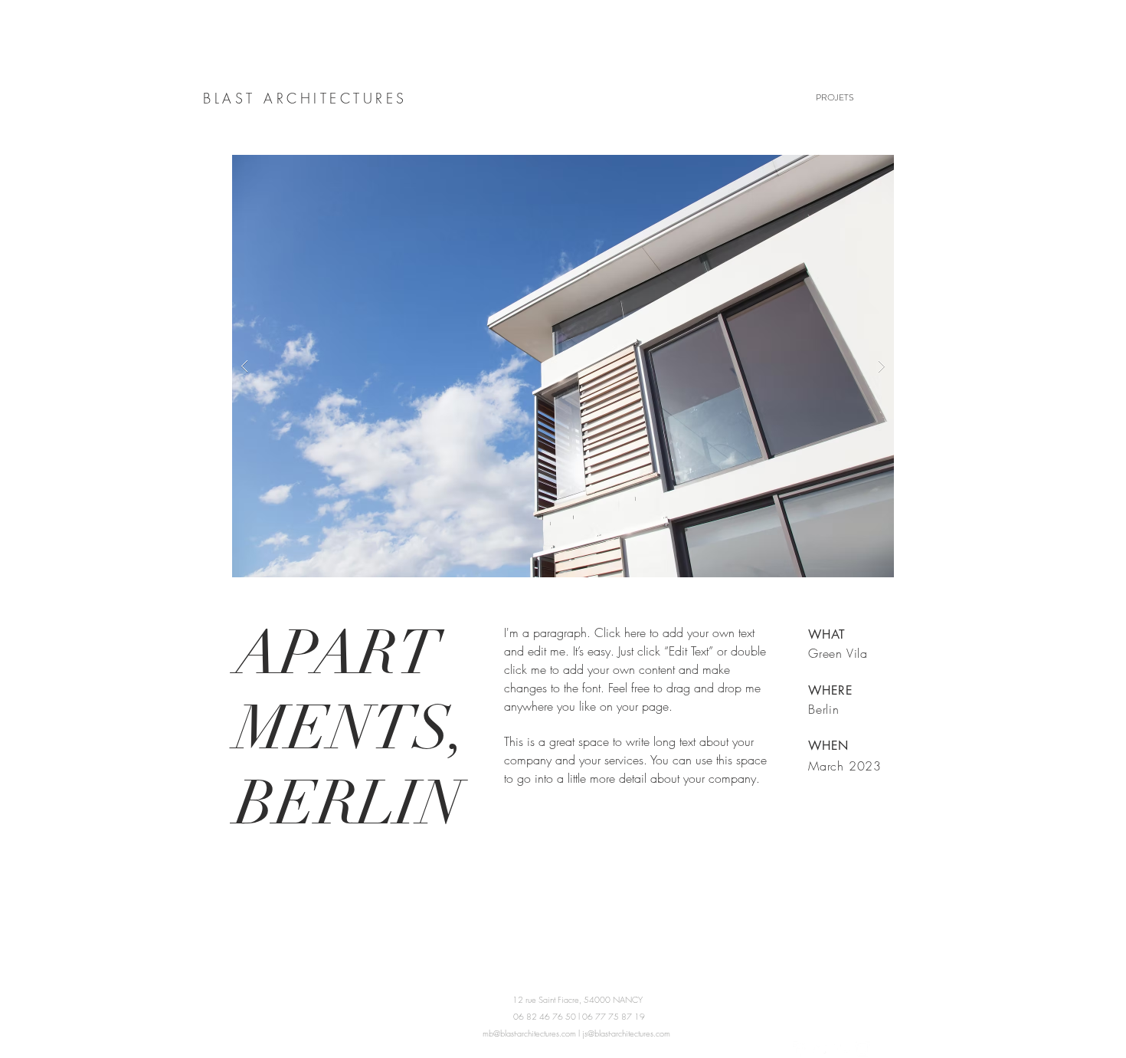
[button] (563, 366)
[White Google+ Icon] (841, 1048)
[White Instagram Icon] (862, 1048)
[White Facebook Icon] (800, 1048)
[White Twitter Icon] (821, 1048)
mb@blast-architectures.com (529, 1033)
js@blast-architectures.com (626, 1033)
